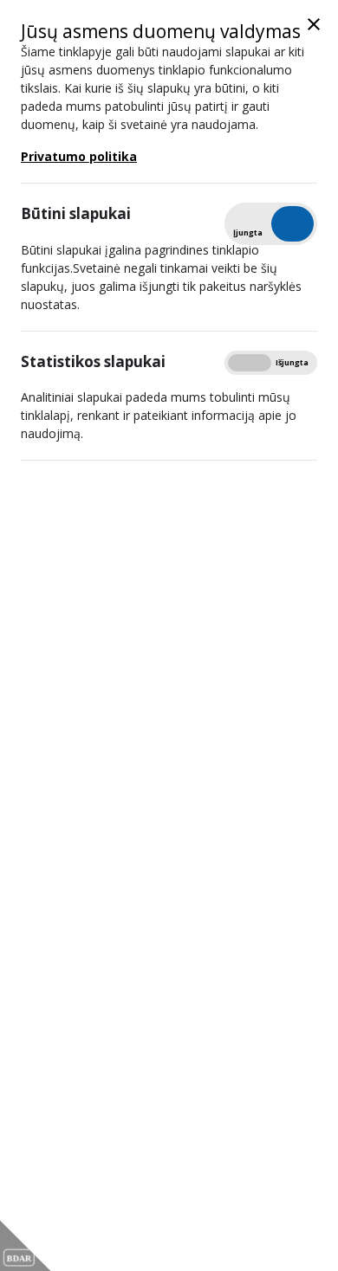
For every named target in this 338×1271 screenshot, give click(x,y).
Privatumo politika (79, 156)
